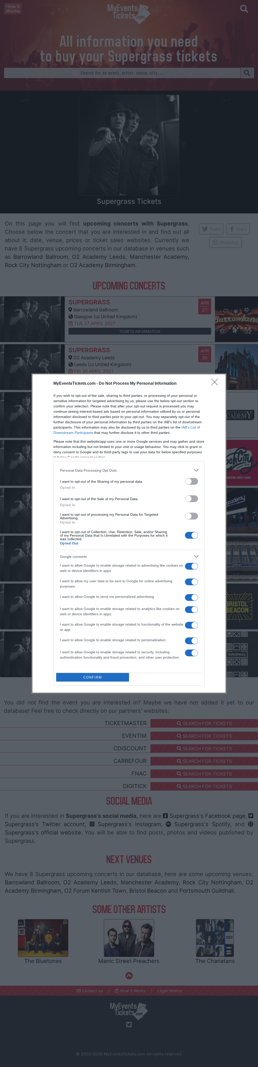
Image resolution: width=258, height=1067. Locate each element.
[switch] (191, 481)
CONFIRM (92, 677)
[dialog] (129, 533)
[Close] (216, 384)
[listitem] (129, 470)
